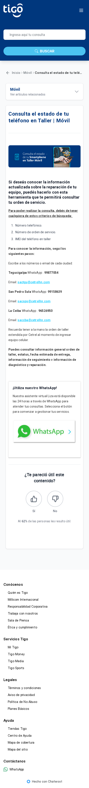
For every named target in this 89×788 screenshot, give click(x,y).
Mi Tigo (13, 647)
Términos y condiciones (24, 688)
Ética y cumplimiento (22, 627)
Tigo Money (16, 654)
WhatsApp (17, 769)
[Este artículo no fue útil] (55, 499)
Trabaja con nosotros (23, 613)
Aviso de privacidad (21, 695)
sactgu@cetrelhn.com (33, 282)
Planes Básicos (18, 708)
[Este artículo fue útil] (34, 499)
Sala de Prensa (18, 620)
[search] (44, 34)
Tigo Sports (16, 668)
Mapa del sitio (18, 749)
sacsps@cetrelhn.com (34, 301)
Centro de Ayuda (20, 735)
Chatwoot (55, 781)
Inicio (16, 72)
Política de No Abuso (22, 702)
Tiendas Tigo (17, 728)
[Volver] (8, 73)
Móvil (27, 72)
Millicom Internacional (23, 599)
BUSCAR (47, 51)
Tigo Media (16, 661)
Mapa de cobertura (21, 742)
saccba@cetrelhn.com (34, 320)
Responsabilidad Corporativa (28, 606)
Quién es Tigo (18, 592)
